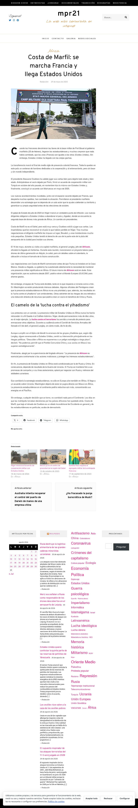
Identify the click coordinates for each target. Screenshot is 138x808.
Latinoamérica (80, 620)
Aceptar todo (92, 798)
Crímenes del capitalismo (81, 555)
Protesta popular (80, 670)
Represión (88, 675)
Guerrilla (74, 598)
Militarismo (79, 652)
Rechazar (108, 798)
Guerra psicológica (80, 591)
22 (32, 563)
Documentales (70, 3)
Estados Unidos (80, 583)
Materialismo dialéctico (79, 634)
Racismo (74, 676)
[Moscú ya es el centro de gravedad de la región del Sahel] (53, 456)
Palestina (76, 666)
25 (15, 567)
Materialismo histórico (79, 637)
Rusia (75, 681)
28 (28, 567)
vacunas (76, 707)
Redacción (44, 81)
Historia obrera (83, 598)
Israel (92, 612)
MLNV (91, 653)
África (53, 51)
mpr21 (69, 13)
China (75, 538)
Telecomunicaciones (80, 689)
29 (32, 567)
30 (36, 567)
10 (11, 559)
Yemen (84, 708)
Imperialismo (80, 602)
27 (24, 567)
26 (19, 567)
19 (19, 563)
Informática (77, 607)
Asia (93, 533)
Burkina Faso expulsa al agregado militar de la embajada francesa (82, 468)
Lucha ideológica (84, 625)
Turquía (74, 694)
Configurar (125, 798)
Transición (88, 3)
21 (27, 563)
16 (36, 559)
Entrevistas (38, 3)
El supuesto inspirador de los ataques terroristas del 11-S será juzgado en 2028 (53, 752)
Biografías (104, 3)
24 (11, 567)
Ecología (91, 563)
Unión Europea (81, 699)
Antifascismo (80, 533)
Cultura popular (77, 563)
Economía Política (80, 571)
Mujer (73, 657)
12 (19, 559)
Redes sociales (87, 38)
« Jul (11, 574)
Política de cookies (56, 801)
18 (15, 563)
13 (23, 559)
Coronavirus (81, 543)
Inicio (45, 38)
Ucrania (85, 693)
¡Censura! (53, 3)
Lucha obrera (78, 630)
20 (24, 563)
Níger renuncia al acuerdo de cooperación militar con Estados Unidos (22, 468)
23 (36, 563)
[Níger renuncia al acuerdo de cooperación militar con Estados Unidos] (24, 456)
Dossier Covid (19, 3)
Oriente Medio (83, 661)
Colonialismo (85, 538)
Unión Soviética (78, 703)
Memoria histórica (77, 644)
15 (32, 559)
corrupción (75, 548)
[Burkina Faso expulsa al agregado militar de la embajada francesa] (82, 456)
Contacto (58, 38)
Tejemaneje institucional (83, 685)
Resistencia (120, 3)
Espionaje (75, 579)
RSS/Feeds (55, 534)
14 (28, 559)
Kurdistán (74, 616)
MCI (91, 637)
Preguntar (121, 546)
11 (15, 559)
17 (11, 563)
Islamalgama (80, 612)
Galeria (71, 38)
